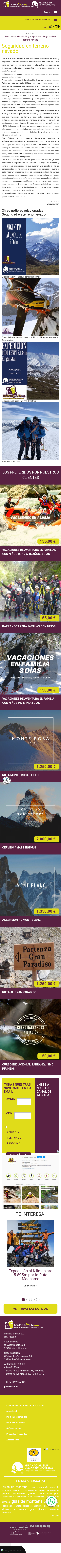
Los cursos (6, 160)
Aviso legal (11, 1411)
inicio (7, 36)
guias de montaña (15, 1487)
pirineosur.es (11, 1386)
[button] (23, 1299)
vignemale (39, 1497)
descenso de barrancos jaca (17, 1497)
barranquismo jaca (48, 1493)
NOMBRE (10, 1098)
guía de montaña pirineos (35, 1501)
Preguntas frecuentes (16, 1434)
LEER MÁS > (30, 1285)
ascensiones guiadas (24, 1493)
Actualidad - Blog (20, 36)
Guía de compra (13, 1428)
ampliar (55, 1515)
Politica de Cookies (15, 1422)
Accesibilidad (12, 1440)
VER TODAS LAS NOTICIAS (30, 1308)
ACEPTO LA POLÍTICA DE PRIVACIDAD (14, 1138)
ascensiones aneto (12, 1506)
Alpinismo (36, 36)
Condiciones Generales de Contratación (25, 1405)
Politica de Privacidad (16, 1417)
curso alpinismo (29, 1490)
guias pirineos (38, 1509)
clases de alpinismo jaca (35, 1506)
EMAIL (9, 1112)
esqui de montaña (39, 1487)
